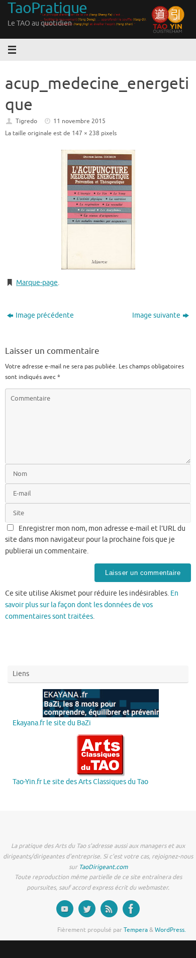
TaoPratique (47, 8)
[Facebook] (131, 908)
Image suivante (156, 315)
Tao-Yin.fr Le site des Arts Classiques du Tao (80, 782)
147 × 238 (86, 133)
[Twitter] (86, 908)
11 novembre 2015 (79, 121)
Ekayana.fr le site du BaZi (52, 723)
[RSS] (109, 908)
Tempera (136, 930)
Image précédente (45, 315)
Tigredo (26, 121)
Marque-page (37, 282)
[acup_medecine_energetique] (98, 209)
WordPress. (170, 930)
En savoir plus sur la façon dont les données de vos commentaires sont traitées (91, 605)
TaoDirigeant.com (103, 867)
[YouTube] (64, 908)
